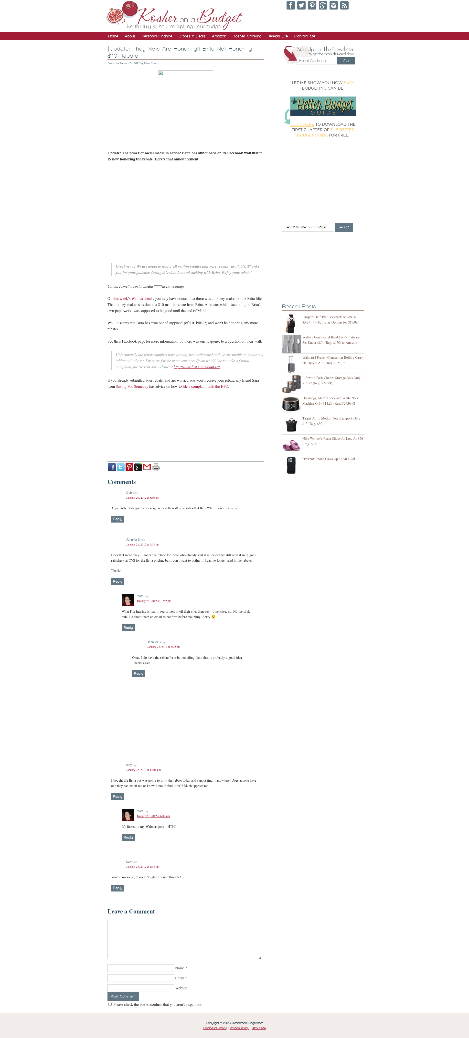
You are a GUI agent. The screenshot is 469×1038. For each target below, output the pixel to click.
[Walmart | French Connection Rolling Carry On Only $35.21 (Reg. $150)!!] (292, 364)
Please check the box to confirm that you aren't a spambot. (157, 1004)
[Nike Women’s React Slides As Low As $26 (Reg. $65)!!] (292, 445)
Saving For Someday (132, 386)
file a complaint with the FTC (205, 386)
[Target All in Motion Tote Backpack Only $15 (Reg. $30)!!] (292, 425)
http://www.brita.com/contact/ (197, 366)
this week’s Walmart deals (133, 298)
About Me (259, 1028)
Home (113, 36)
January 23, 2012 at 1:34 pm (142, 866)
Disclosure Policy (215, 1028)
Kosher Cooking (247, 36)
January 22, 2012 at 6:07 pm (153, 816)
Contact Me (304, 36)
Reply (117, 519)
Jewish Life (278, 36)
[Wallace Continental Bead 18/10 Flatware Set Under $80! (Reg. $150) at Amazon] (292, 344)
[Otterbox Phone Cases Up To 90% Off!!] (292, 465)
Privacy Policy (239, 1028)
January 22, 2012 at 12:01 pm (143, 770)
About (130, 36)
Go (346, 60)
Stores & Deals (192, 36)
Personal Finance (157, 36)
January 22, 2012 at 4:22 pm (163, 647)
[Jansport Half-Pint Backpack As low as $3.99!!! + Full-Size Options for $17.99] (292, 323)
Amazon (219, 36)
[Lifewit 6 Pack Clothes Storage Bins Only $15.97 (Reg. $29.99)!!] (292, 384)
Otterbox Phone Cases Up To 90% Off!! (330, 458)
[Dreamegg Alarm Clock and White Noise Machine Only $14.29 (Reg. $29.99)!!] (292, 404)
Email (179, 977)
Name (179, 967)
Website (181, 987)
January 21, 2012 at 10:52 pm (154, 601)
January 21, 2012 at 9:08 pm (142, 544)
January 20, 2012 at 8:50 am (142, 497)
